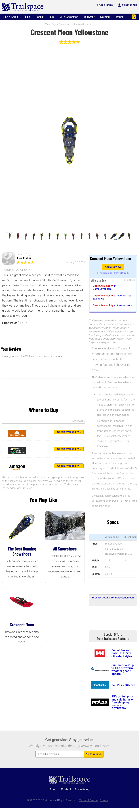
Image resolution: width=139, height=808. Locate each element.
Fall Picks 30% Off (123, 685)
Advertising (82, 789)
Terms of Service (88, 800)
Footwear (89, 17)
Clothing (105, 17)
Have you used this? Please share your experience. (32, 356)
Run (51, 17)
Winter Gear (51, 24)
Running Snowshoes (83, 24)
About (53, 789)
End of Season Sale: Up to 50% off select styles (121, 653)
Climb (27, 17)
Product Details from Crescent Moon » (113, 600)
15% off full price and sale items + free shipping (122, 699)
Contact (66, 789)
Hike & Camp (10, 17)
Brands (119, 17)
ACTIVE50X (119, 708)
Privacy (104, 800)
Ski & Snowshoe (69, 17)
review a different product (114, 272)
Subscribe (94, 754)
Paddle (40, 17)
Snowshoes (65, 24)
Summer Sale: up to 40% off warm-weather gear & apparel (122, 669)
